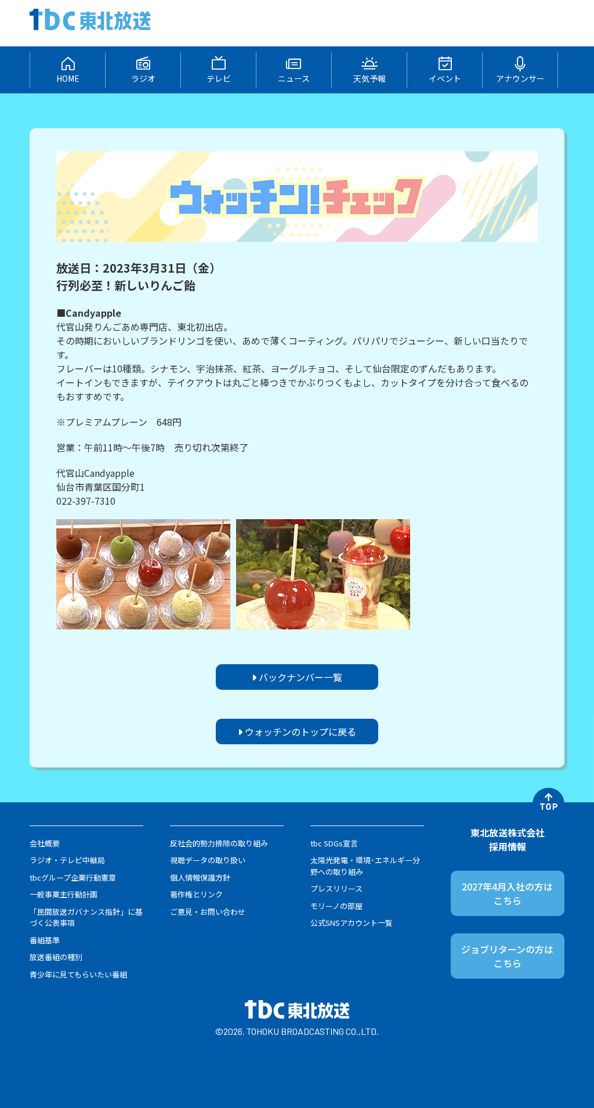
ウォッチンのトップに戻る (299, 731)
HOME (67, 78)
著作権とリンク (196, 894)
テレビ (219, 78)
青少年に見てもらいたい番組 (78, 974)
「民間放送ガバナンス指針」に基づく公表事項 (86, 917)
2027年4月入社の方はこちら (507, 893)
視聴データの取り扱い (207, 860)
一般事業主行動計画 (63, 894)
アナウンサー (520, 78)
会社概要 (45, 843)
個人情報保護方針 (200, 877)
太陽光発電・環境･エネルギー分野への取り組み (365, 865)
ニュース (294, 78)
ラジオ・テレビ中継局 (67, 860)
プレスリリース (336, 888)
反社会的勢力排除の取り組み (219, 843)
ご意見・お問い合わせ (207, 911)
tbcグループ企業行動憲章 (73, 877)
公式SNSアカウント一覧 (351, 922)
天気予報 (369, 78)
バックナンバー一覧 (299, 677)
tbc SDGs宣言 (334, 843)
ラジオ (143, 78)
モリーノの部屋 (336, 905)
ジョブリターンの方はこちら (507, 956)
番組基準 (45, 940)
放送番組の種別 (56, 956)
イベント (445, 78)
